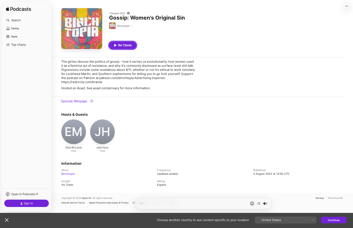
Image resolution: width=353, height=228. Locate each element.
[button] (26, 20)
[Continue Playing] (258, 203)
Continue (334, 220)
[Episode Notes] (252, 203)
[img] (18, 9)
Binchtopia (68, 173)
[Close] (7, 220)
